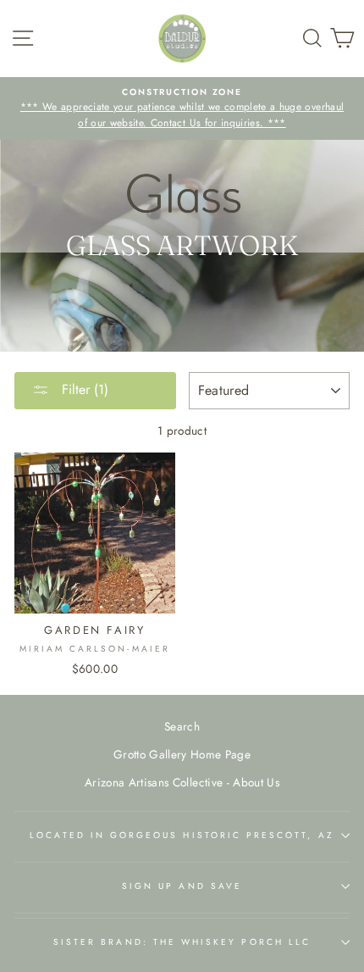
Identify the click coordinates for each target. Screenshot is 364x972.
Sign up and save (182, 886)
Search (182, 726)
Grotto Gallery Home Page (182, 754)
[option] (182, 109)
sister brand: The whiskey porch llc (182, 942)
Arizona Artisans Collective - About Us (182, 782)
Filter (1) (83, 389)
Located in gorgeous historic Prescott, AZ (182, 835)
